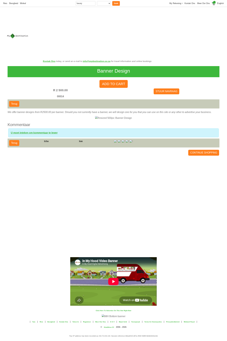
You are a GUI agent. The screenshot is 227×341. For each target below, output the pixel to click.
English (220, 3)
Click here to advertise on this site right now (113, 310)
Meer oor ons (203, 3)
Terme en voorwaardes (153, 322)
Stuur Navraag (166, 91)
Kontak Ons (49, 61)
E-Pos (46, 141)
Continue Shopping (203, 152)
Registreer (87, 322)
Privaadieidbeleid (172, 322)
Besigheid (13, 3)
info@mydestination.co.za (96, 61)
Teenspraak (135, 322)
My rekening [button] (175, 3)
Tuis (33, 322)
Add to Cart (113, 84)
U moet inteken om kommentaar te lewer (34, 132)
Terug (14, 103)
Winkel (23, 3)
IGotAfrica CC (109, 327)
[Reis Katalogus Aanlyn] (23, 35)
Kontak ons (190, 3)
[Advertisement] (131, 31)
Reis (5, 3)
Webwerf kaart (189, 322)
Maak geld (123, 322)
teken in (75, 322)
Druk (81, 141)
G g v (112, 322)
